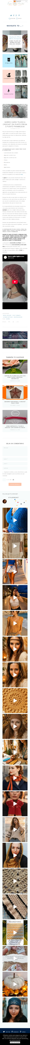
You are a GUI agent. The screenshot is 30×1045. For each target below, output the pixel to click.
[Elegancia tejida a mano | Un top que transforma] (15, 520)
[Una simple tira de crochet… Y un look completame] (15, 649)
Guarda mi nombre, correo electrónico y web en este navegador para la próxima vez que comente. (14, 473)
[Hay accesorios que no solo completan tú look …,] (15, 726)
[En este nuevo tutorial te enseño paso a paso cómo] (15, 881)
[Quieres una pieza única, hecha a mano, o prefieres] (15, 803)
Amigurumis (8, 63)
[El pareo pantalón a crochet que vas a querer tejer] (15, 571)
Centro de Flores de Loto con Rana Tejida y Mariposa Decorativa (15, 377)
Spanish (18, 1)
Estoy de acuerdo (15, 1042)
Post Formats (16, 315)
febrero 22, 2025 (15, 380)
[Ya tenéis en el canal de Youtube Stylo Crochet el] (15, 855)
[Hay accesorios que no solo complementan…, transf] (15, 674)
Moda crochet (8, 94)
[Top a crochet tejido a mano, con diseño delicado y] (15, 597)
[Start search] (9, 18)
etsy (22, 174)
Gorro (8, 319)
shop (20, 18)
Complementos (9, 78)
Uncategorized (17, 38)
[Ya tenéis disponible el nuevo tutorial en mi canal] (15, 958)
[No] (28, 1039)
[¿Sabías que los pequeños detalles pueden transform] (15, 752)
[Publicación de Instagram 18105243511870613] (15, 777)
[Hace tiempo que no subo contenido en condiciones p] (15, 1009)
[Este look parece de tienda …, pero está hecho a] (15, 623)
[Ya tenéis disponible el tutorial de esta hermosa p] (15, 932)
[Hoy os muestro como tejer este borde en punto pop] (15, 906)
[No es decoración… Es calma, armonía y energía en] (15, 700)
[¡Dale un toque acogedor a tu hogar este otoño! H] (15, 984)
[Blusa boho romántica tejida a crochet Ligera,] (15, 829)
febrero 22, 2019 (15, 429)
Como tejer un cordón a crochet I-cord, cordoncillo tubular (15, 43)
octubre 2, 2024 (15, 405)
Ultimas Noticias (8, 317)
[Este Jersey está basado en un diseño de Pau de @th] (15, 546)
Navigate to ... (14, 26)
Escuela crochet (14, 34)
